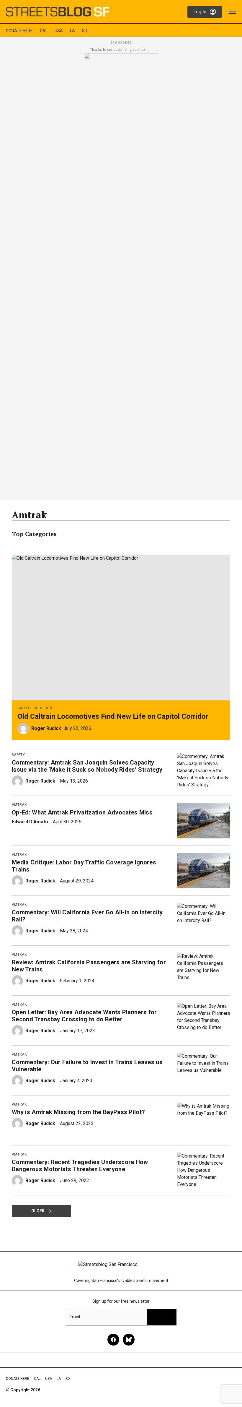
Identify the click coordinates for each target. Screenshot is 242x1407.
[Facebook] (113, 1340)
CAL (44, 30)
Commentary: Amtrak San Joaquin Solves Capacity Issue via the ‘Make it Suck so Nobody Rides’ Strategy (87, 766)
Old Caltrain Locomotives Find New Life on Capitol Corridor (113, 716)
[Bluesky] (129, 1340)
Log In (199, 11)
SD (84, 30)
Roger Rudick (46, 728)
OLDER (38, 1210)
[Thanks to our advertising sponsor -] (121, 274)
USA (59, 30)
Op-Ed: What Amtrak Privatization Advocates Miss (82, 812)
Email (75, 1317)
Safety (18, 755)
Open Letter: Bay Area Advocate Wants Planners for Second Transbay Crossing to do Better (84, 1016)
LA (72, 30)
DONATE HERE (19, 30)
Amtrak (19, 804)
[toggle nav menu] (232, 11)
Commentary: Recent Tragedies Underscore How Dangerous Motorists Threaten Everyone (80, 1165)
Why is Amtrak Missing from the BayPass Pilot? (78, 1112)
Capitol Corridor (35, 708)
